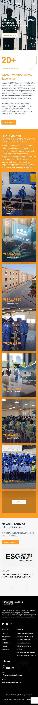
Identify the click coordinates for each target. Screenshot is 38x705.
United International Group (25, 633)
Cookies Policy (30, 699)
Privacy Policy (8, 699)
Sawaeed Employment (24, 640)
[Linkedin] (3, 624)
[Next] (25, 589)
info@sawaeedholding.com (12, 675)
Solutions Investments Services (24, 647)
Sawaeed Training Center (25, 636)
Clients (4, 640)
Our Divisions (6, 643)
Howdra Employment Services (26, 655)
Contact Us (5, 649)
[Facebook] (7, 624)
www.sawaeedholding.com (12, 682)
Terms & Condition (19, 699)
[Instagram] (11, 624)
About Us (5, 633)
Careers (4, 646)
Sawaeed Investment (23, 643)
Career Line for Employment (26, 652)
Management (6, 636)
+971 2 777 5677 (8, 668)
